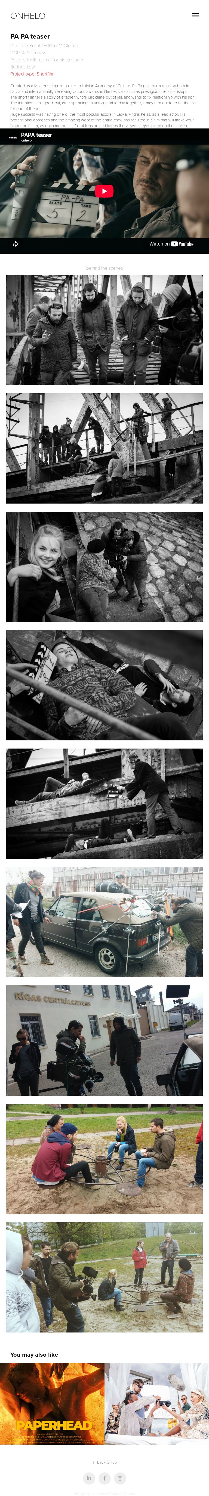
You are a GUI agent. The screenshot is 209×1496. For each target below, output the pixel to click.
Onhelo (27, 15)
